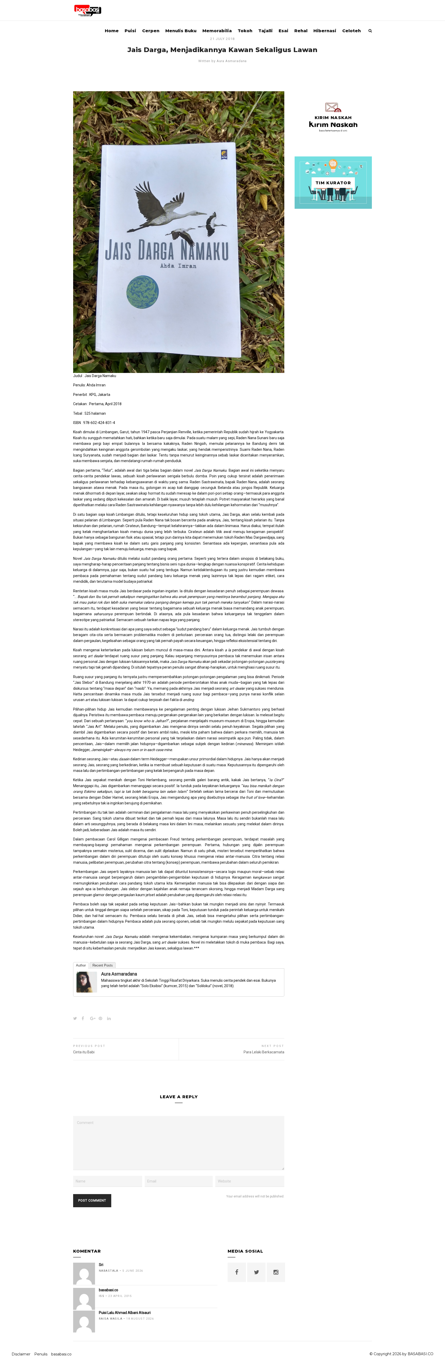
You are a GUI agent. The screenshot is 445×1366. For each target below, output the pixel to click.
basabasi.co (61, 1354)
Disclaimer (21, 1354)
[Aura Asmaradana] (86, 990)
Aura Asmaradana (232, 61)
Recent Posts (102, 965)
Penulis (40, 1354)
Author (81, 965)
